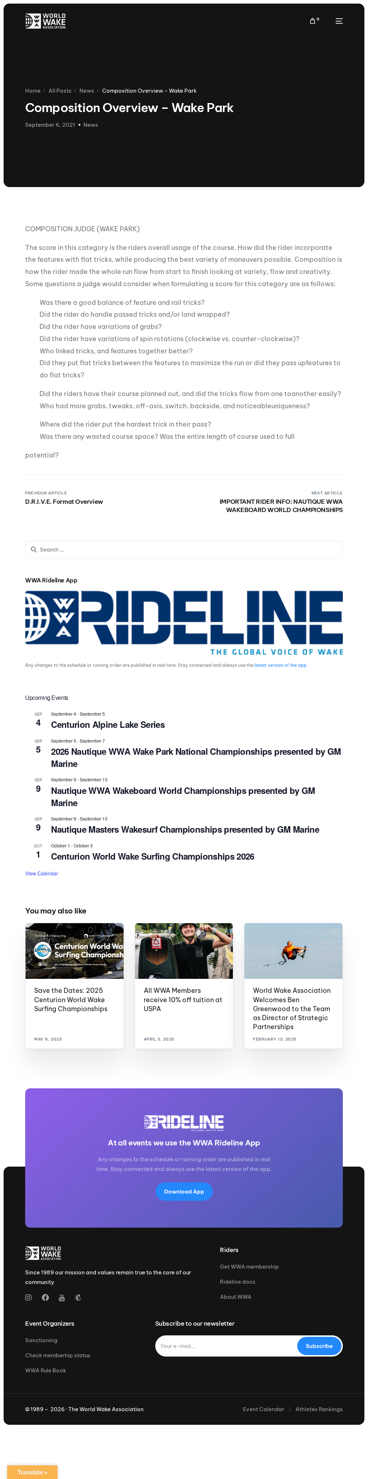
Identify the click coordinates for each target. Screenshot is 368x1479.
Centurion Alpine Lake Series (108, 724)
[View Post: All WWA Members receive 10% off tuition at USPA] (184, 951)
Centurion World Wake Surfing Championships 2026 (152, 856)
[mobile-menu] (335, 21)
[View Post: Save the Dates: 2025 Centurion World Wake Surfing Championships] (75, 951)
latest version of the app (280, 665)
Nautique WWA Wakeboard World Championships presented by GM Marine (183, 796)
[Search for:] (184, 549)
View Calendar (41, 873)
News (90, 124)
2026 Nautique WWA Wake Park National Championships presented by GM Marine (196, 757)
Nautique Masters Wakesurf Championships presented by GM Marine (185, 829)
